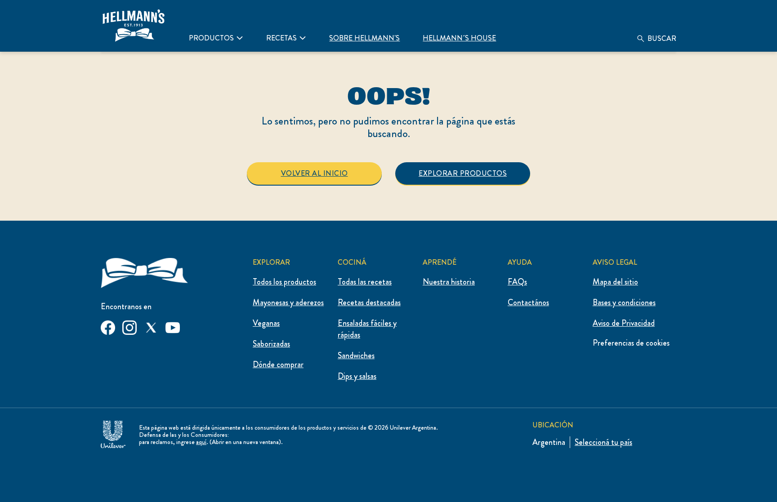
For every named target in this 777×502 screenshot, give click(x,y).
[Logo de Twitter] (151, 326)
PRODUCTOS (211, 38)
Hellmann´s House (459, 38)
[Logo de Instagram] (129, 326)
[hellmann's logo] (134, 25)
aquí (201, 441)
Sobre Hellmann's (364, 38)
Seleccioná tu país (603, 442)
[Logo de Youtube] (172, 326)
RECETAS (281, 38)
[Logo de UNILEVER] (113, 432)
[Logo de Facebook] (108, 326)
